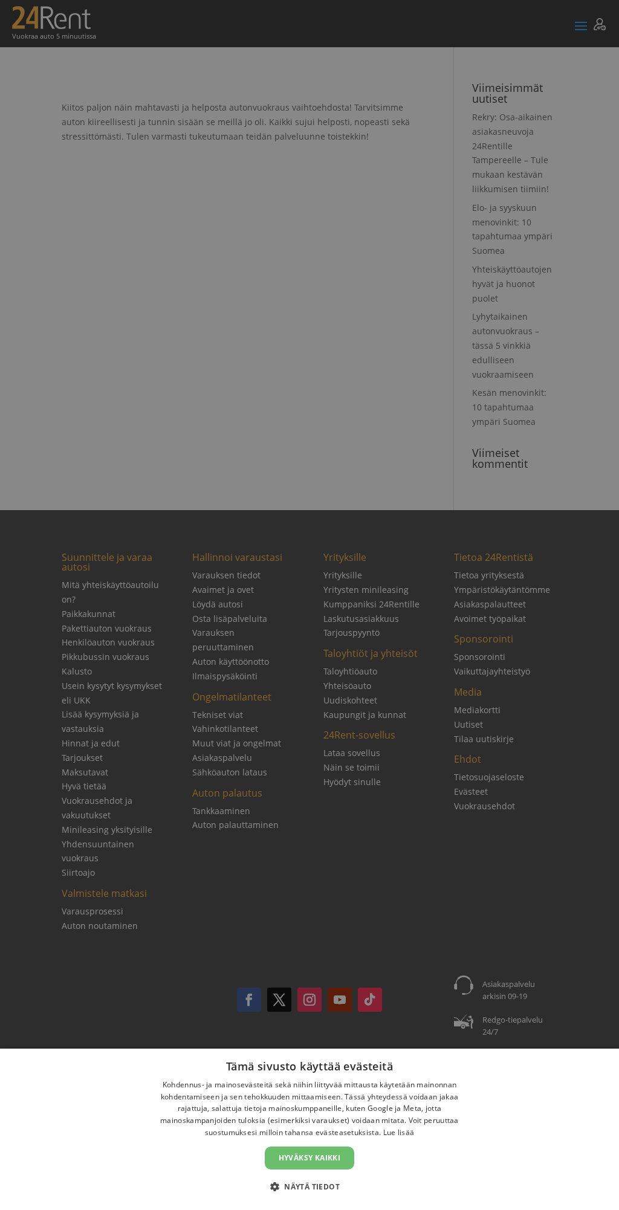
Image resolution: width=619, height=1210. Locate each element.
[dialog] (309, 1129)
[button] (309, 1187)
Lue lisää (399, 1132)
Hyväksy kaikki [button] (310, 1158)
